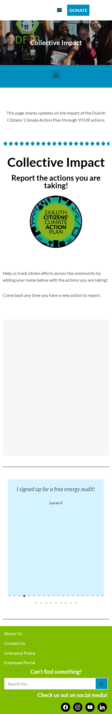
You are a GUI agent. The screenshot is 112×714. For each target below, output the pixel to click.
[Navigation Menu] (59, 10)
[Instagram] (77, 706)
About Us (13, 633)
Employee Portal (19, 662)
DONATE (78, 10)
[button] (56, 74)
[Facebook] (65, 706)
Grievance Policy (19, 652)
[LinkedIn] (102, 706)
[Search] (102, 684)
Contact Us (14, 643)
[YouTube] (90, 706)
